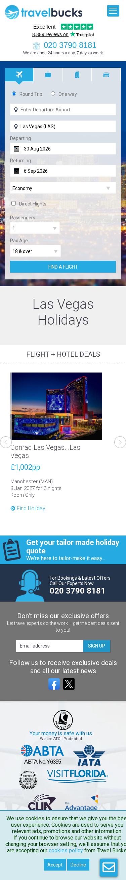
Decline (78, 865)
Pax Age (19, 240)
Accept (54, 865)
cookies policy (66, 850)
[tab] (19, 74)
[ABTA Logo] (42, 755)
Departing (20, 138)
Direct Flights (32, 204)
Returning (20, 160)
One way (67, 94)
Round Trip (30, 94)
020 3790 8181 (70, 45)
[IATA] (89, 755)
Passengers (22, 217)
